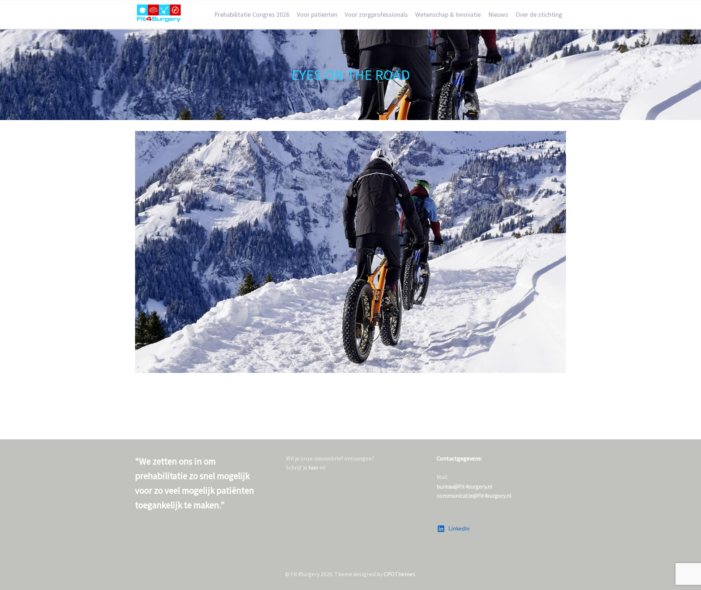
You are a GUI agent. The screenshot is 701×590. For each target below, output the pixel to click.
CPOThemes (399, 574)
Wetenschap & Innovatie (448, 15)
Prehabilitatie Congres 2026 (252, 15)
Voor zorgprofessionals (376, 15)
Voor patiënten (317, 15)
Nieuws (498, 15)
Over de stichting (539, 15)
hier (313, 467)
